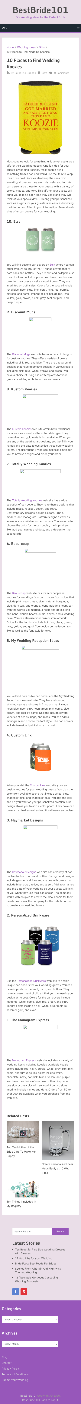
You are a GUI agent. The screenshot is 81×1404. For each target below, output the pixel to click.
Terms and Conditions (15, 1374)
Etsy (53, 264)
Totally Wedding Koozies (27, 500)
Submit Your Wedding (15, 1379)
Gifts (42, 47)
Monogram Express (24, 1060)
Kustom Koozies (21, 429)
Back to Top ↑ (50, 1400)
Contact (6, 1362)
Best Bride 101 (31, 1400)
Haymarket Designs (24, 872)
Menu (5, 28)
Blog (4, 1357)
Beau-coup (19, 593)
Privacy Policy (10, 1368)
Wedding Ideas (26, 47)
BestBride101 (40, 10)
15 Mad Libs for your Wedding (33, 1258)
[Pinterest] (24, 1291)
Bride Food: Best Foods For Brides (35, 1263)
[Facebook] (15, 1291)
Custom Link (37, 785)
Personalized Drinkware (31, 980)
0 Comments (61, 72)
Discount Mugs (21, 354)
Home (10, 47)
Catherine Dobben (25, 72)
